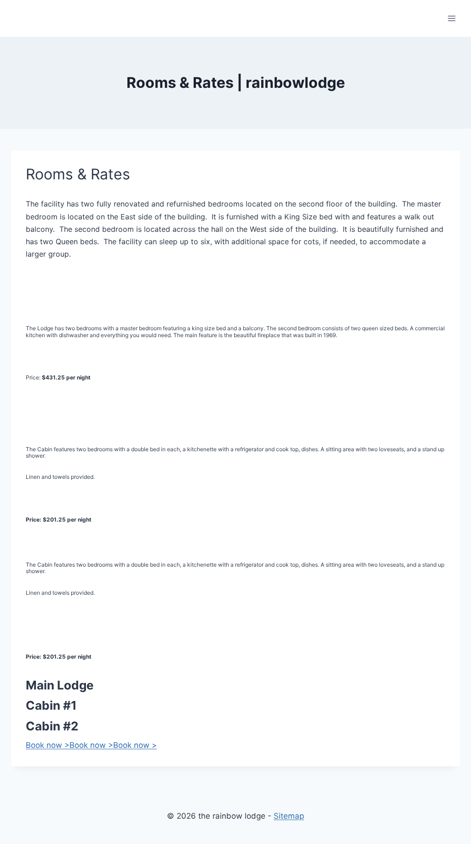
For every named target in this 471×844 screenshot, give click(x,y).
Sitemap (289, 816)
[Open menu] (451, 18)
